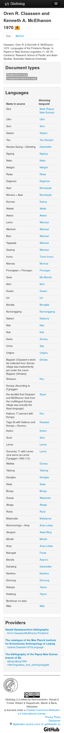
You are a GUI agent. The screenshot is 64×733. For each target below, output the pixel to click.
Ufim (42, 119)
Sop (42, 346)
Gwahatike (46, 146)
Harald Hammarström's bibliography (27, 629)
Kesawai (44, 422)
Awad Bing (46, 532)
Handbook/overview (17, 74)
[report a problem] (17, 28)
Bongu (43, 491)
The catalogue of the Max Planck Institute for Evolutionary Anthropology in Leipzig (30, 641)
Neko (43, 160)
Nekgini (44, 167)
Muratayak (46, 188)
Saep (43, 484)
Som (42, 126)
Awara (43, 215)
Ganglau (44, 477)
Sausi (43, 394)
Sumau (44, 339)
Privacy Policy (52, 717)
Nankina (44, 573)
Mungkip (44, 304)
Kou (42, 378)
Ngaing (44, 153)
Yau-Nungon (47, 140)
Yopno (43, 587)
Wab (42, 606)
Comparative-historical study (21, 78)
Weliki (43, 208)
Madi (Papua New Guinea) (47, 110)
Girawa (44, 359)
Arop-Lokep (46, 525)
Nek (42, 325)
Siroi (42, 437)
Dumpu (44, 463)
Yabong (44, 470)
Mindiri (43, 539)
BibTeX (20, 36)
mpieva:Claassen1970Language (25, 647)
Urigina (44, 352)
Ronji (42, 511)
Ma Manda (46, 277)
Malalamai (45, 518)
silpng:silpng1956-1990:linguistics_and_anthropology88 (28, 662)
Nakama (44, 318)
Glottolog (17, 3)
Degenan (45, 181)
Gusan (43, 291)
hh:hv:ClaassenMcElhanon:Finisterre (28, 633)
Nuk (42, 332)
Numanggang (47, 311)
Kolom (43, 430)
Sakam (43, 133)
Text (8, 36)
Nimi (42, 284)
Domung (44, 580)
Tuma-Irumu (47, 256)
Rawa (43, 174)
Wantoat (44, 222)
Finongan (45, 270)
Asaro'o (44, 559)
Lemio (43, 444)
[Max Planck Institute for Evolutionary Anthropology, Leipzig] (11, 685)
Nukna (43, 201)
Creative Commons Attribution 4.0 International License (39, 711)
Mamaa (44, 263)
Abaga (43, 504)
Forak (43, 552)
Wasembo (45, 498)
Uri (41, 298)
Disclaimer (54, 720)
